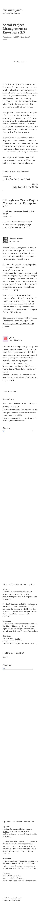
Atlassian (6, 594)
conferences (12, 171)
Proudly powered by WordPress (12, 898)
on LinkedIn (11, 641)
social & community (23, 171)
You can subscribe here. (29, 631)
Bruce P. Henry (16, 239)
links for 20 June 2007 (16, 178)
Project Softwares (10, 375)
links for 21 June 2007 (25, 185)
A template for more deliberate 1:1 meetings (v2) (20, 403)
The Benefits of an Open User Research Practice (20, 410)
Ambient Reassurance (11, 406)
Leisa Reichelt (25, 37)
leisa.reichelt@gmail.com (27, 643)
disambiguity (13, 10)
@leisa (17, 638)
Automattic (16, 900)
